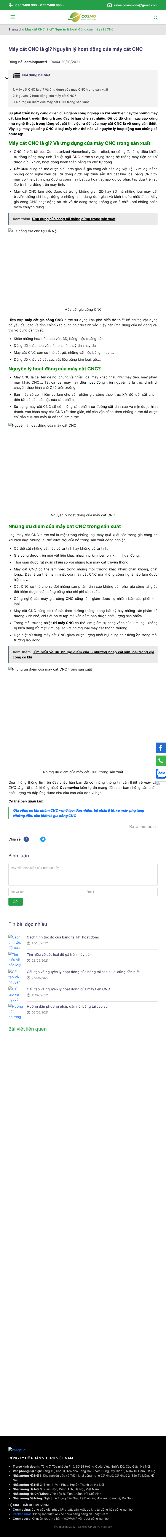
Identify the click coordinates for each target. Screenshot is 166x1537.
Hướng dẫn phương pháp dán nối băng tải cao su (67, 1006)
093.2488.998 (26, 5)
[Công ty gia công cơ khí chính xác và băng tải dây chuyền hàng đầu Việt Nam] (82, 16)
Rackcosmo (21, 1514)
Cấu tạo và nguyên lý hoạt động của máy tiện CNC (68, 989)
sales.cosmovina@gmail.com (136, 5)
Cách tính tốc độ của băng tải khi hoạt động (63, 937)
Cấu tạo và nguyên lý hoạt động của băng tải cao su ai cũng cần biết (83, 972)
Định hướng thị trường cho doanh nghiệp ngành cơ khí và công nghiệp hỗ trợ (31, 1248)
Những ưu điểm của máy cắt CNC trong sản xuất (52, 102)
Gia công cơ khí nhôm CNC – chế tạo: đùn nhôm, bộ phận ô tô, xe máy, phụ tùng (78, 810)
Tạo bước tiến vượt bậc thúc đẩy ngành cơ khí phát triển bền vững (31, 1401)
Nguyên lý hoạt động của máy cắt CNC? (46, 96)
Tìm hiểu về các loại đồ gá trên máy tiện (59, 954)
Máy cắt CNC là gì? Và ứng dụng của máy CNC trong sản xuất (62, 89)
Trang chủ (16, 29)
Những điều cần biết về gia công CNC (44, 815)
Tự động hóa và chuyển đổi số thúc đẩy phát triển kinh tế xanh (31, 1095)
